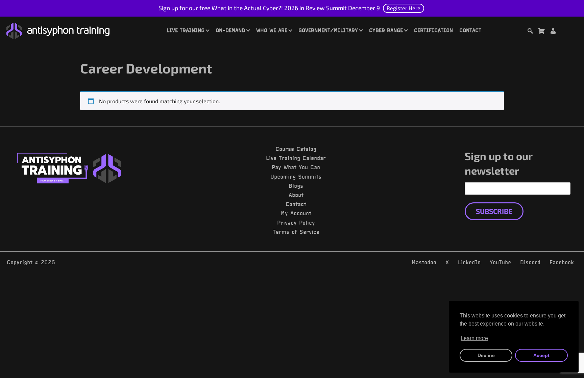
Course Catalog (295, 149)
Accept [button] (541, 355)
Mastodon (424, 262)
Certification (433, 30)
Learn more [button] (474, 338)
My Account (296, 213)
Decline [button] (486, 355)
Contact (470, 30)
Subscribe (494, 211)
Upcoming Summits (295, 177)
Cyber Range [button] (386, 30)
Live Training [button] (185, 30)
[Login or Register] (553, 32)
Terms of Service (296, 232)
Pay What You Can (296, 167)
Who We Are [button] (271, 30)
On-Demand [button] (230, 30)
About (296, 195)
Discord (530, 262)
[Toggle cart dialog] (541, 32)
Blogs (296, 186)
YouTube (500, 262)
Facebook (562, 262)
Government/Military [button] (328, 30)
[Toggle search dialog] (530, 32)
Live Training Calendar (296, 158)
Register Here (403, 8)
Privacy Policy (296, 223)
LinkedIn (469, 262)
